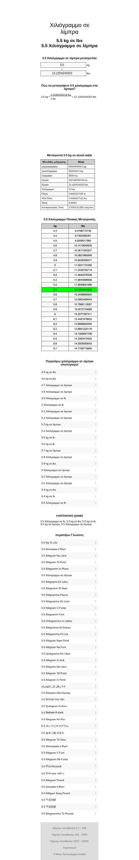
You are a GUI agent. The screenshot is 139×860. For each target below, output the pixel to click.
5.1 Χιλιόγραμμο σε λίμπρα (56, 411)
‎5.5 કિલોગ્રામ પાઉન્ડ (52, 773)
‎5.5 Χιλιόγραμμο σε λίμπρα (56, 575)
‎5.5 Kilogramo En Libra (54, 581)
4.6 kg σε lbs (48, 378)
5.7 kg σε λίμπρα (51, 450)
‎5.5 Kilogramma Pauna (54, 594)
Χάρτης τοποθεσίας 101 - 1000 (69, 834)
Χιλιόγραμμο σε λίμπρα (69, 28)
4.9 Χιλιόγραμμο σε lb (53, 398)
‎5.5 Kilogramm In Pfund (54, 568)
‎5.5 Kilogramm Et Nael (54, 588)
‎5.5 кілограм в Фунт (52, 786)
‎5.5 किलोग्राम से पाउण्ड (52, 712)
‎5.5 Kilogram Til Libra (53, 739)
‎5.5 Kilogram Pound (52, 780)
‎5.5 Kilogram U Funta (53, 607)
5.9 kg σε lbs (48, 463)
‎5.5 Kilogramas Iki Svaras (56, 627)
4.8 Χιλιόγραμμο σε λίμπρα (56, 391)
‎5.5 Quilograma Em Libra (55, 653)
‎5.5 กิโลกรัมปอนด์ (51, 766)
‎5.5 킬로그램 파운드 (52, 732)
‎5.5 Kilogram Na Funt (53, 647)
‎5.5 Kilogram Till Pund (53, 673)
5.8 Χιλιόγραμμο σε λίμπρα (56, 457)
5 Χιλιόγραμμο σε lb (52, 404)
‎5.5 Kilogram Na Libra (53, 555)
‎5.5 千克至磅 (48, 806)
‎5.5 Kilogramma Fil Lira (54, 634)
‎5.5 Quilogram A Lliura (54, 706)
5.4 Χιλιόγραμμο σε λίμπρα (56, 430)
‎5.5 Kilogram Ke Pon (53, 719)
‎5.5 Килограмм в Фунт (54, 746)
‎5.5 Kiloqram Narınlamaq (55, 692)
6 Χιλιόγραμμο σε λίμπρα (55, 470)
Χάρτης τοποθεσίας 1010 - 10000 (69, 841)
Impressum (69, 847)
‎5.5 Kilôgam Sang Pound (55, 793)
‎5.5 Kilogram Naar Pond (55, 640)
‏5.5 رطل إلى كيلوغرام (53, 686)
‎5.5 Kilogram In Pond (53, 679)
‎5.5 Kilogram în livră (52, 660)
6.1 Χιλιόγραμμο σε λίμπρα (56, 476)
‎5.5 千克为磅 (48, 799)
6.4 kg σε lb (48, 496)
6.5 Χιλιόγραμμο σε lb (53, 502)
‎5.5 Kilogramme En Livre (55, 601)
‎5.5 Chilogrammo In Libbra (56, 620)
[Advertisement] (22, 55)
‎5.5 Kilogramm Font (52, 614)
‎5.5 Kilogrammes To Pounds (57, 813)
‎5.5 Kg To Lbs (49, 542)
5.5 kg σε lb (48, 437)
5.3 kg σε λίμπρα (51, 424)
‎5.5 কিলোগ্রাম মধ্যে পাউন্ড (52, 699)
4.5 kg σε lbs (48, 372)
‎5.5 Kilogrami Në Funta (54, 759)
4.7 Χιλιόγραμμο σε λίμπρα (56, 385)
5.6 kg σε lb (48, 444)
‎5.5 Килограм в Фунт (53, 549)
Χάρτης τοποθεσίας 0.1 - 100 (69, 828)
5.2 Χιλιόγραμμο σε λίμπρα (56, 417)
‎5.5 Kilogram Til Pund (53, 562)
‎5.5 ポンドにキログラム (55, 725)
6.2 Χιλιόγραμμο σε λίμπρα (56, 483)
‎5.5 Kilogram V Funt (52, 752)
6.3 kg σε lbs (48, 489)
